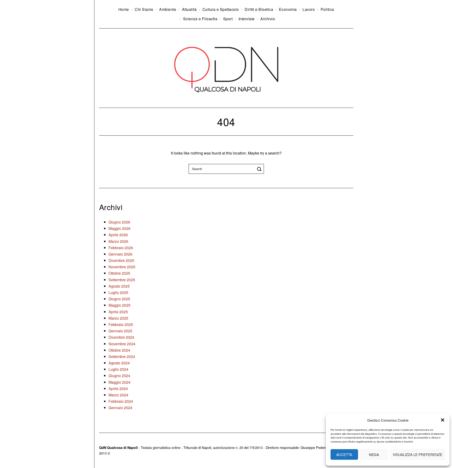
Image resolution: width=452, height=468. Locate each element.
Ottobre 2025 (119, 273)
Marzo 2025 (118, 318)
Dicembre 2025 (121, 260)
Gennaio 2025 (120, 331)
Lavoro (309, 9)
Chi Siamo (144, 9)
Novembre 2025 (122, 266)
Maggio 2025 (119, 305)
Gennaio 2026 (120, 254)
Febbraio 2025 (121, 324)
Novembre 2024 (122, 343)
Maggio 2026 (119, 228)
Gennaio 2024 (120, 407)
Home (123, 9)
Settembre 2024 (122, 356)
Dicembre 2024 (121, 337)
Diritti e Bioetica (259, 9)
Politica (327, 9)
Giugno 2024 (119, 375)
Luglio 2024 (118, 369)
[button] (442, 420)
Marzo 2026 (118, 241)
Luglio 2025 (118, 292)
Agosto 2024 (119, 363)
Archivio (267, 18)
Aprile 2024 (118, 388)
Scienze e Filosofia (200, 18)
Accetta (344, 454)
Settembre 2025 (122, 279)
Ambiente (167, 9)
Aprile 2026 (118, 234)
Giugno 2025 (119, 298)
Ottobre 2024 (119, 350)
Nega (374, 454)
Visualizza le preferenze (417, 454)
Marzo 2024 (118, 395)
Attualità (189, 9)
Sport (228, 18)
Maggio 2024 (119, 382)
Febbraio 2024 (121, 401)
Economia (288, 9)
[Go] (260, 169)
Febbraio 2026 (121, 247)
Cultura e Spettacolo (220, 9)
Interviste (246, 18)
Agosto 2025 (119, 286)
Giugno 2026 (119, 222)
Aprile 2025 (118, 311)
